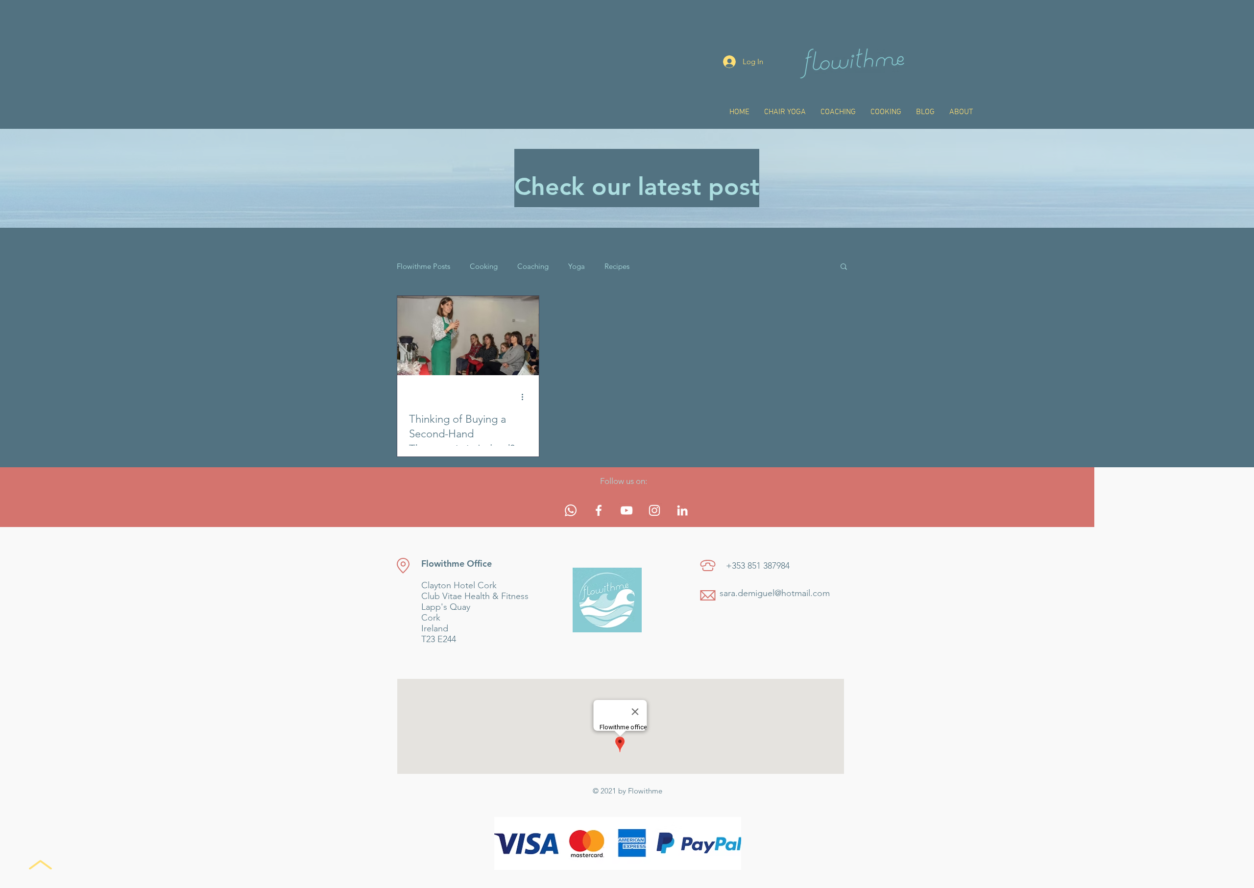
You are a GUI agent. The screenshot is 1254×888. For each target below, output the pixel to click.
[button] (843, 267)
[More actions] (525, 397)
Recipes (616, 266)
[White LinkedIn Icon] (682, 510)
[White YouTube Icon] (626, 510)
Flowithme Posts (423, 266)
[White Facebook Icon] (598, 510)
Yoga (576, 266)
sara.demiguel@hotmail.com (775, 593)
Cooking (484, 266)
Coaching (533, 266)
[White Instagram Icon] (654, 510)
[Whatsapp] (570, 510)
